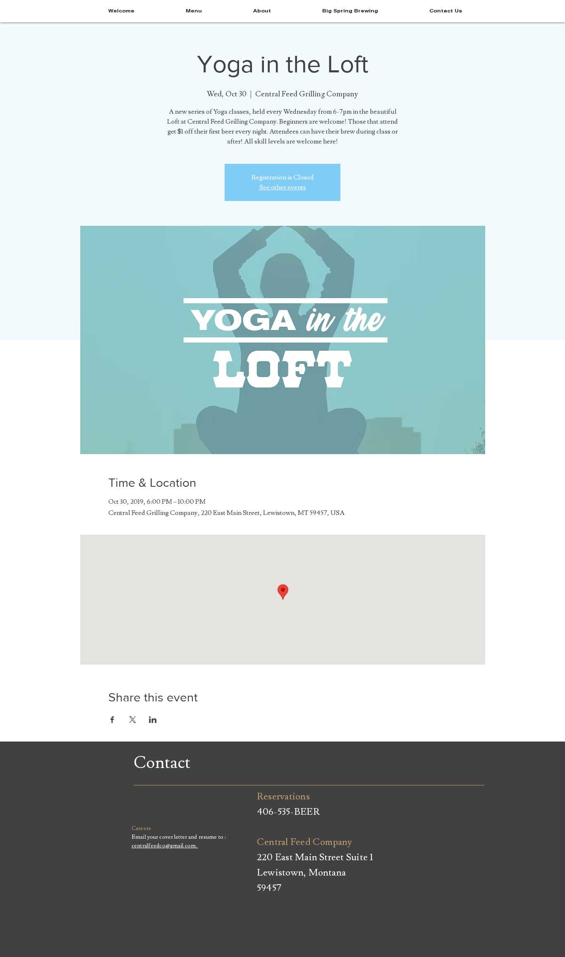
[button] (446, 11)
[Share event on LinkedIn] (153, 719)
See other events (282, 187)
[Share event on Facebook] (112, 719)
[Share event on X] (132, 719)
